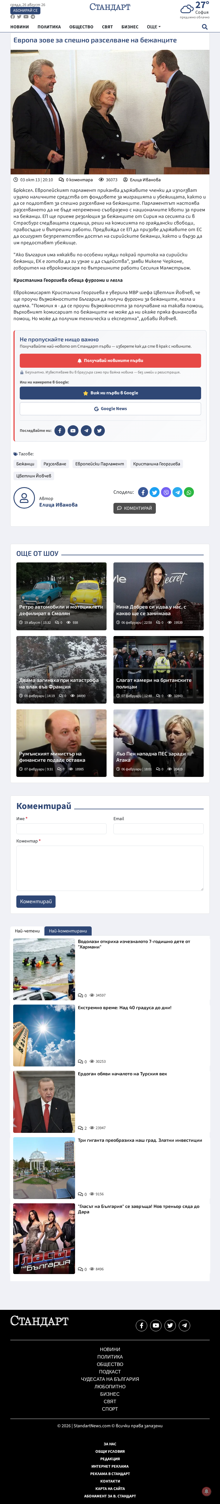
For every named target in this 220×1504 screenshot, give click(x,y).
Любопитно (110, 1386)
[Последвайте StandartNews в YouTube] (26, 16)
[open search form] (205, 26)
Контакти (110, 1481)
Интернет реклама (110, 1466)
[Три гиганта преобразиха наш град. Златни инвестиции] (44, 1168)
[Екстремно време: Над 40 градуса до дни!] (44, 1035)
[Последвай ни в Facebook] (141, 1325)
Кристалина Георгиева (156, 464)
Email (118, 818)
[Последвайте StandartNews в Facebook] (12, 16)
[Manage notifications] (206, 1491)
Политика (110, 1357)
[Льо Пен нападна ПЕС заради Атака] (158, 743)
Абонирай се (25, 10)
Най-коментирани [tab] (68, 931)
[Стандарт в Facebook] (59, 430)
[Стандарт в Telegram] (86, 430)
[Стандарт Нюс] (39, 1325)
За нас (110, 1444)
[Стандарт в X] (99, 430)
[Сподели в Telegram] (177, 492)
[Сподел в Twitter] (155, 492)
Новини (110, 1349)
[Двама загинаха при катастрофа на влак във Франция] (61, 670)
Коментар (28, 841)
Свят (110, 1401)
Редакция (110, 1459)
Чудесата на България (110, 1379)
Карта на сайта (110, 1489)
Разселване (55, 464)
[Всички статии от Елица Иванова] (24, 498)
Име (22, 818)
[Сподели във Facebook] (143, 492)
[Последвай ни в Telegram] (184, 1325)
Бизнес (110, 1394)
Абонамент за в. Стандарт (110, 1496)
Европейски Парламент (99, 464)
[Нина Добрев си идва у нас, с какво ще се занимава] (158, 596)
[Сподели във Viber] (166, 492)
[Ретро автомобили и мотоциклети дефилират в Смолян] (61, 596)
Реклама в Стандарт (110, 1474)
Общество (110, 1364)
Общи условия (110, 1451)
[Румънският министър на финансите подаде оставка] (61, 743)
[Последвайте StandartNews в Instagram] (19, 16)
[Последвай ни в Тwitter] (170, 1325)
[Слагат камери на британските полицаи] (158, 670)
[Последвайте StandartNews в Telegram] (33, 16)
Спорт (110, 1409)
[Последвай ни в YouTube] (156, 1325)
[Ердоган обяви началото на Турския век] (44, 1102)
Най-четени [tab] (27, 931)
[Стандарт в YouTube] (73, 430)
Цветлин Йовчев (33, 476)
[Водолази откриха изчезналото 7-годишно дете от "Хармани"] (44, 969)
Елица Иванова (145, 180)
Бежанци (25, 464)
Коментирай (137, 508)
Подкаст (110, 1371)
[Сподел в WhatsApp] (189, 492)
